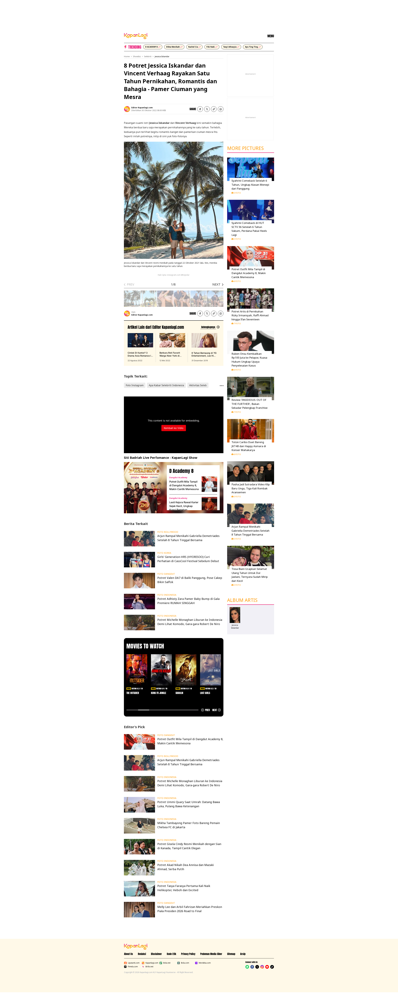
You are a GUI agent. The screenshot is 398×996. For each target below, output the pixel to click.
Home (127, 56)
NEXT (216, 284)
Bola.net (166, 963)
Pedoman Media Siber (211, 954)
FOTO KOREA (164, 553)
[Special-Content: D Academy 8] (144, 487)
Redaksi (142, 954)
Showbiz (137, 56)
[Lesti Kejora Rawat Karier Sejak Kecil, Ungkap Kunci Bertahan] (209, 505)
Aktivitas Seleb (198, 385)
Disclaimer (156, 954)
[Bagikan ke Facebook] (200, 109)
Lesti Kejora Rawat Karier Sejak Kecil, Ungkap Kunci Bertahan (183, 506)
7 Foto (237, 323)
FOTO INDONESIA (166, 595)
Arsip (242, 954)
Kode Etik (171, 954)
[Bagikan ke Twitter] (207, 109)
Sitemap (231, 954)
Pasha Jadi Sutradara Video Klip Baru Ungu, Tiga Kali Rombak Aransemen (250, 488)
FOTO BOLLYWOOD (167, 532)
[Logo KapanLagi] (135, 35)
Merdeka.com (205, 963)
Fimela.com (133, 966)
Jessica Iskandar (162, 56)
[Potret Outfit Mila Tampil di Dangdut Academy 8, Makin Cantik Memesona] (209, 484)
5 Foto (237, 192)
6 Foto (237, 281)
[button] (214, 109)
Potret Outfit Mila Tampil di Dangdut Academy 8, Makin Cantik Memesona (184, 485)
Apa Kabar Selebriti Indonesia (166, 385)
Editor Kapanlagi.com (142, 107)
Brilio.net (149, 966)
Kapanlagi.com (152, 963)
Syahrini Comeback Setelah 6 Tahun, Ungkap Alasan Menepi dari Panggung (250, 184)
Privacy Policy (188, 954)
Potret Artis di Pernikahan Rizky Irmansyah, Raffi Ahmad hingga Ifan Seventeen (249, 315)
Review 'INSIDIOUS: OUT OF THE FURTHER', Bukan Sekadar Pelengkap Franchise (249, 404)
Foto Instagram (134, 385)
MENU (270, 36)
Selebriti (147, 56)
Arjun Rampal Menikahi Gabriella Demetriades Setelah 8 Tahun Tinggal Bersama (250, 530)
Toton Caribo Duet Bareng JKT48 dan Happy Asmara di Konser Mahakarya (248, 446)
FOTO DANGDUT (166, 574)
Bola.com (185, 963)
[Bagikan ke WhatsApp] (220, 109)
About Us (128, 954)
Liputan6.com (133, 963)
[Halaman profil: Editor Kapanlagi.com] (127, 109)
